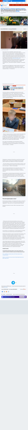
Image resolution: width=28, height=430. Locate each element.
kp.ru (25, 289)
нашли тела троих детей (16, 58)
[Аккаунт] (26, 1)
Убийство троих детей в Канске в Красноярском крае (19, 294)
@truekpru (6, 287)
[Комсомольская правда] (7, 1)
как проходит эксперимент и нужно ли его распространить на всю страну (17, 88)
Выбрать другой (5, 5)
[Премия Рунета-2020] (11, 1)
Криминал (4, 294)
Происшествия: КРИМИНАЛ (9, 294)
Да (1, 5)
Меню (1, 1)
